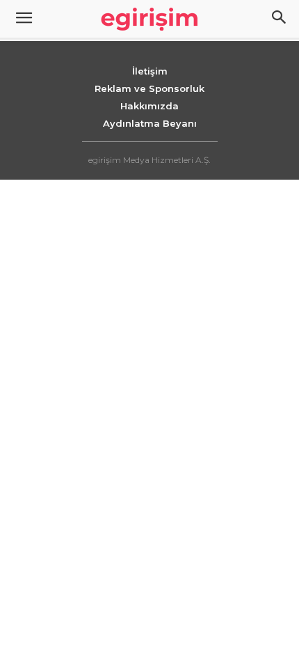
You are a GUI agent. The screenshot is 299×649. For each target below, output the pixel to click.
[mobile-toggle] (23, 19)
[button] (279, 19)
